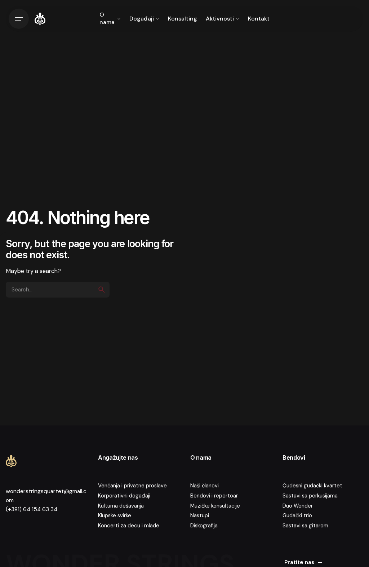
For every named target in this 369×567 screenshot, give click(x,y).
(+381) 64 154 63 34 (31, 509)
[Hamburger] (19, 19)
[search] (102, 290)
